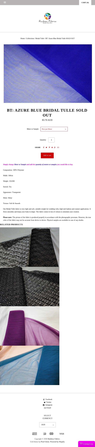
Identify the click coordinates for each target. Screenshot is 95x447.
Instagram (48, 405)
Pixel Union (45, 442)
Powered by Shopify (57, 442)
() (85, 2)
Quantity (43, 140)
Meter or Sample (33, 129)
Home (23, 38)
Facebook (49, 399)
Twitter (48, 402)
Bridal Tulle (40, 38)
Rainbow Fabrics (54, 439)
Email (49, 408)
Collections (30, 38)
